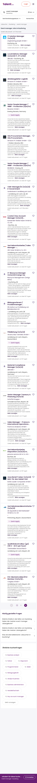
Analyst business (13, 679)
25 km (30, 12)
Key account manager (16, 696)
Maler (29, 667)
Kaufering (12, 24)
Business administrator (16, 685)
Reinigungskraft (13, 673)
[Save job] (33, 36)
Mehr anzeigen (25, 45)
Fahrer (10, 661)
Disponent (24, 661)
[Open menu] (33, 4)
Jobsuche (4, 24)
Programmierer (13, 667)
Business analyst (13, 655)
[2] (25, 605)
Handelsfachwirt (13, 691)
